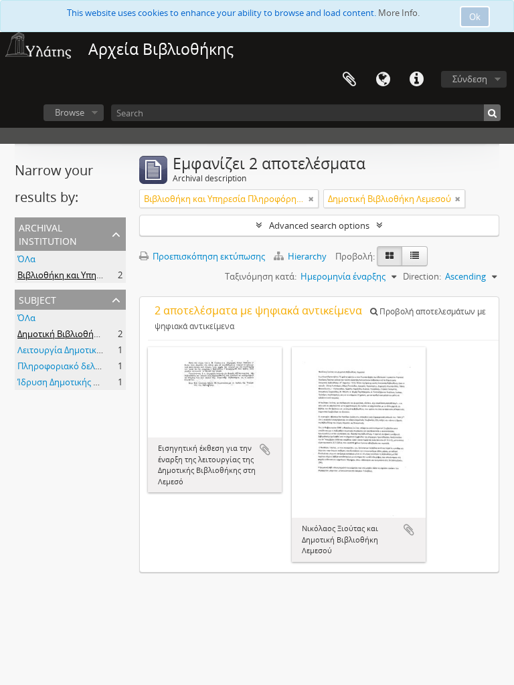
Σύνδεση (469, 79)
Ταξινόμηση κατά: (260, 276)
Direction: (422, 276)
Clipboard (349, 79)
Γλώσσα (383, 79)
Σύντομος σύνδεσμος (416, 79)
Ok (475, 17)
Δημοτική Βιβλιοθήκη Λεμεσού (79, 334)
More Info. (399, 13)
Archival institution (48, 233)
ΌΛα (26, 259)
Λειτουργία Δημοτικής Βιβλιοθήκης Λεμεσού (106, 350)
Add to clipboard (265, 449)
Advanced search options (319, 225)
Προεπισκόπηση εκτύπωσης (208, 256)
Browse (69, 112)
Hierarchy (307, 256)
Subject (37, 299)
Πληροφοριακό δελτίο (62, 366)
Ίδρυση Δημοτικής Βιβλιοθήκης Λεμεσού (99, 382)
